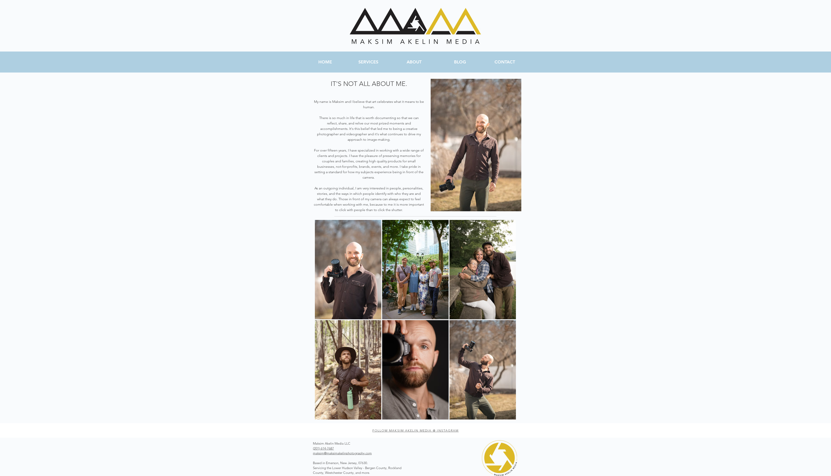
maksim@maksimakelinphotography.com (342, 453)
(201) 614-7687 (323, 448)
